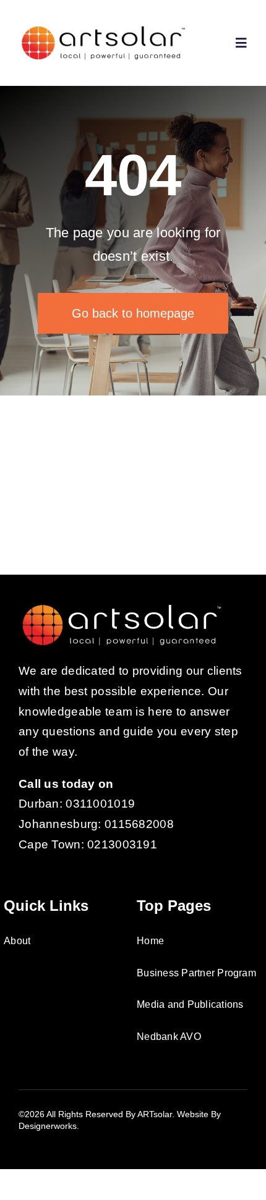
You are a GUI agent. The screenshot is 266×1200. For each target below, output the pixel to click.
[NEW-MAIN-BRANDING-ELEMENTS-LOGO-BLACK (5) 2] (103, 28)
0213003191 (122, 844)
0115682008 (139, 824)
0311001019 (100, 803)
